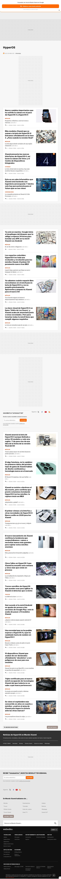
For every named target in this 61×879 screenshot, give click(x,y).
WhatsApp (18, 53)
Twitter (38, 411)
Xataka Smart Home (8, 843)
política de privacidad (24, 781)
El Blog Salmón (18, 852)
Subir (53, 829)
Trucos (7, 594)
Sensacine (28, 837)
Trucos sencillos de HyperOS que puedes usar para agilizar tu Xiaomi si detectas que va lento (19, 588)
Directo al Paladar (40, 837)
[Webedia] (8, 829)
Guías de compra (38, 743)
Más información (10, 877)
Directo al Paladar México (40, 867)
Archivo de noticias (11, 727)
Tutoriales (25, 806)
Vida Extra (17, 839)
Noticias (44, 806)
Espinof (27, 839)
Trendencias (7, 852)
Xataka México (7, 866)
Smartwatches (26, 803)
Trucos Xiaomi (7, 812)
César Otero (12, 125)
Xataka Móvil (7, 839)
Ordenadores (9, 192)
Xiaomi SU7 (45, 812)
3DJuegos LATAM (19, 866)
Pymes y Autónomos (17, 855)
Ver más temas (8, 816)
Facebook (42, 411)
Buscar (55, 823)
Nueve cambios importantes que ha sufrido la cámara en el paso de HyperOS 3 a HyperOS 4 (19, 112)
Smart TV (25, 812)
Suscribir (23, 420)
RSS (49, 411)
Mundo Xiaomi (7, 846)
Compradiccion (7, 856)
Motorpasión (50, 837)
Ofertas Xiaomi (28, 743)
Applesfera (6, 841)
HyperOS (7, 166)
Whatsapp (47, 743)
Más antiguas (52, 727)
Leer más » (13, 122)
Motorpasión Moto (51, 839)
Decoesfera (6, 854)
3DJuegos (17, 837)
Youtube (45, 411)
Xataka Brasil (7, 868)
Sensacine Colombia (28, 869)
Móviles (7, 118)
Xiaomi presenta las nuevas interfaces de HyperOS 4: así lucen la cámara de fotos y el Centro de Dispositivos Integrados (17, 158)
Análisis (44, 803)
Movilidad (15, 743)
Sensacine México (30, 866)
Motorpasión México (50, 867)
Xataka (5, 837)
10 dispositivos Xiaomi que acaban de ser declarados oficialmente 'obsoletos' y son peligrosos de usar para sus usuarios (18, 657)
